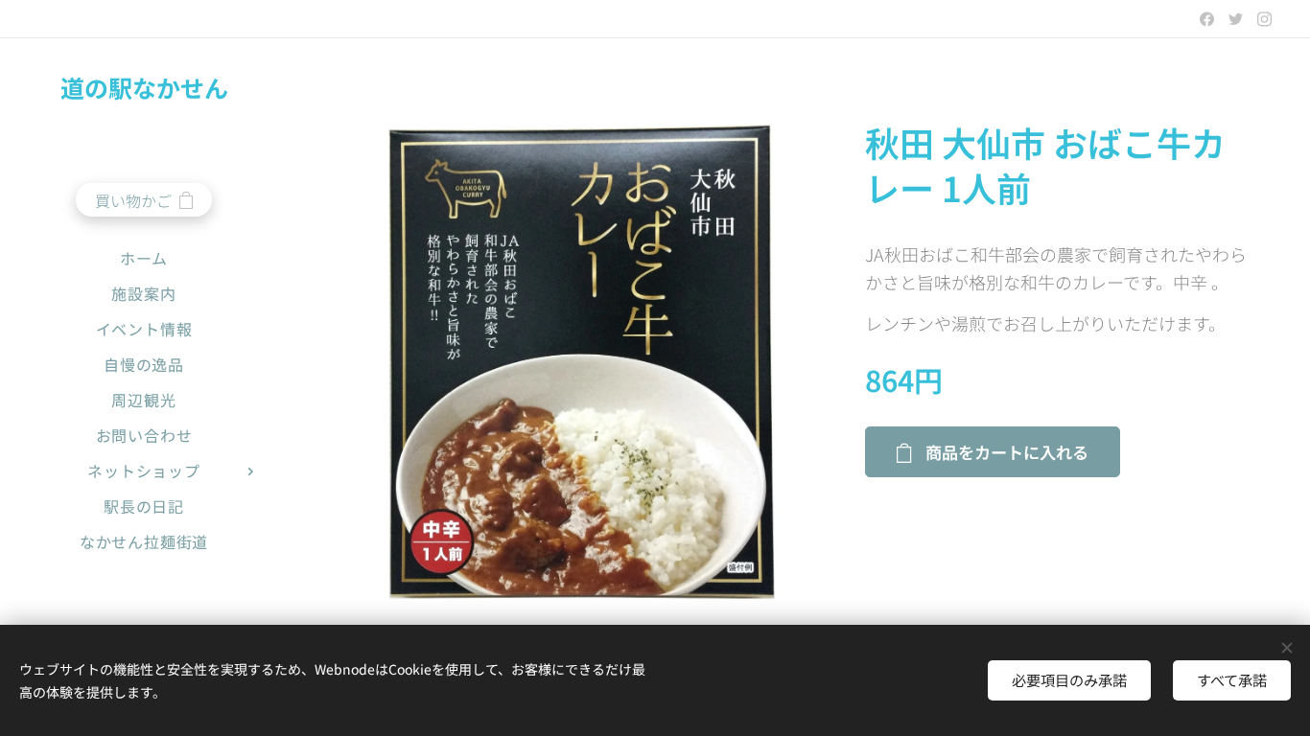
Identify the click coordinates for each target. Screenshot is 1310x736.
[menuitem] (144, 258)
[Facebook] (1207, 19)
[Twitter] (1236, 19)
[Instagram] (1264, 19)
